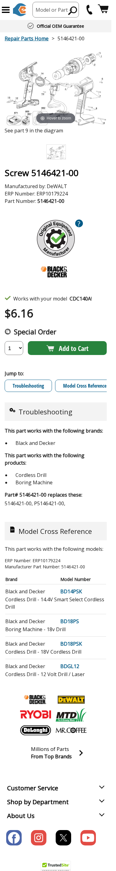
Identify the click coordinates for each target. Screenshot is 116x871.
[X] (63, 837)
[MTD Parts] (71, 715)
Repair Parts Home (27, 38)
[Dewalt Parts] (71, 699)
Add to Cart (73, 348)
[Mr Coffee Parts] (71, 730)
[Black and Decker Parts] (35, 699)
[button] (6, 10)
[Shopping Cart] (103, 9)
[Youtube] (88, 837)
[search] (73, 10)
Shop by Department (38, 802)
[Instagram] (38, 837)
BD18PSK (71, 643)
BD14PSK (71, 591)
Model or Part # (54, 9)
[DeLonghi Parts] (35, 730)
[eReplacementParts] (19, 9)
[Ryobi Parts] (35, 715)
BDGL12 (69, 666)
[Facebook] (14, 837)
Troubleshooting (28, 385)
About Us (21, 816)
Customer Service (32, 788)
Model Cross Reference (84, 385)
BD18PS (69, 621)
